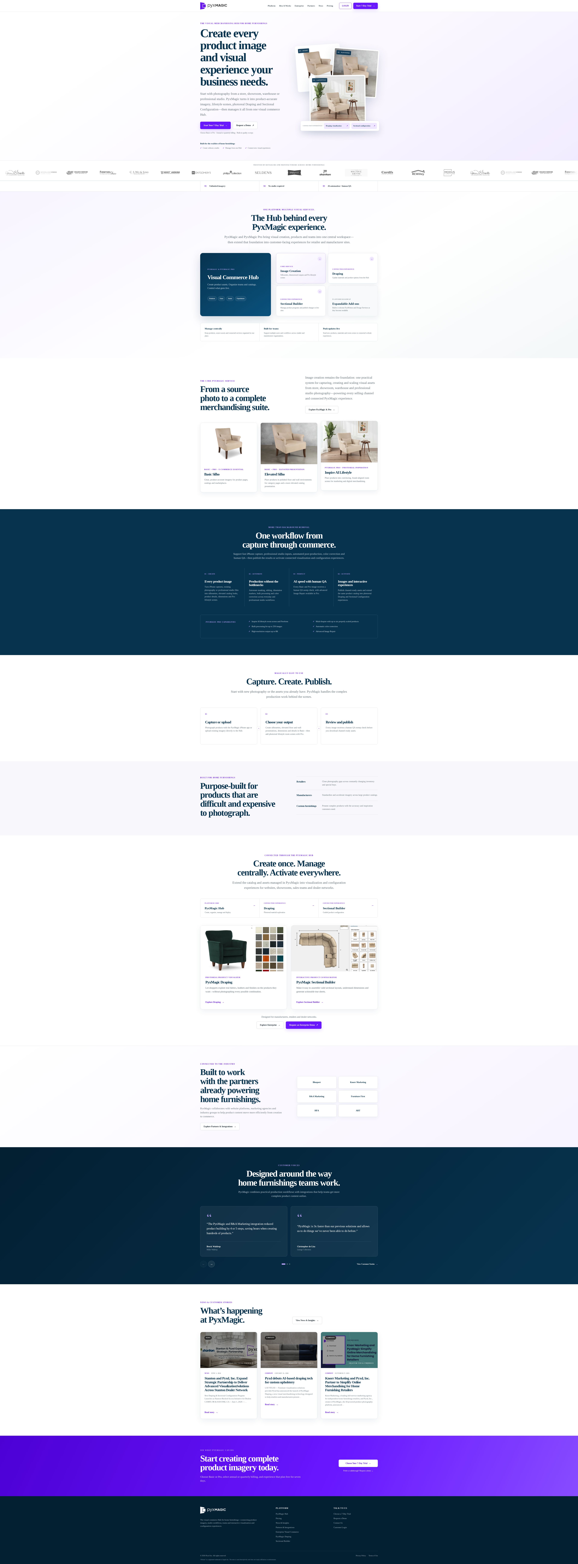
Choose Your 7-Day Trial (358, 1463)
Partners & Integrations (285, 1527)
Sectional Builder (283, 1541)
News (321, 6)
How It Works (285, 6)
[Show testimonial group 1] (283, 1264)
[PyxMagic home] (213, 6)
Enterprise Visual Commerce (287, 1532)
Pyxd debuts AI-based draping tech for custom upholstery (289, 1380)
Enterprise (299, 6)
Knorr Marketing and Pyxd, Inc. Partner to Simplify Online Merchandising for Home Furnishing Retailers (347, 1384)
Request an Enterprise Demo (303, 1025)
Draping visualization (337, 126)
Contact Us (338, 1523)
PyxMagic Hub (282, 1514)
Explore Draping (214, 1002)
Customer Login (340, 1527)
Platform (271, 6)
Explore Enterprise (270, 1025)
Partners (311, 6)
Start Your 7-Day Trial (215, 125)
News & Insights (282, 1523)
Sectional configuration (364, 126)
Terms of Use (373, 1555)
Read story (211, 1412)
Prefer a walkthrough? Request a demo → (358, 1471)
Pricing (330, 6)
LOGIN (345, 6)
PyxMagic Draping (283, 1536)
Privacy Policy (361, 1555)
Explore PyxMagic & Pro (322, 410)
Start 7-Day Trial (365, 6)
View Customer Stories (367, 1264)
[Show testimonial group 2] (287, 1264)
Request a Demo (245, 125)
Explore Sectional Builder (309, 1002)
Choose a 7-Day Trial (342, 1514)
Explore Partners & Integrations (220, 1126)
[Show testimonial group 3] (289, 1264)
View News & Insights (307, 1320)
